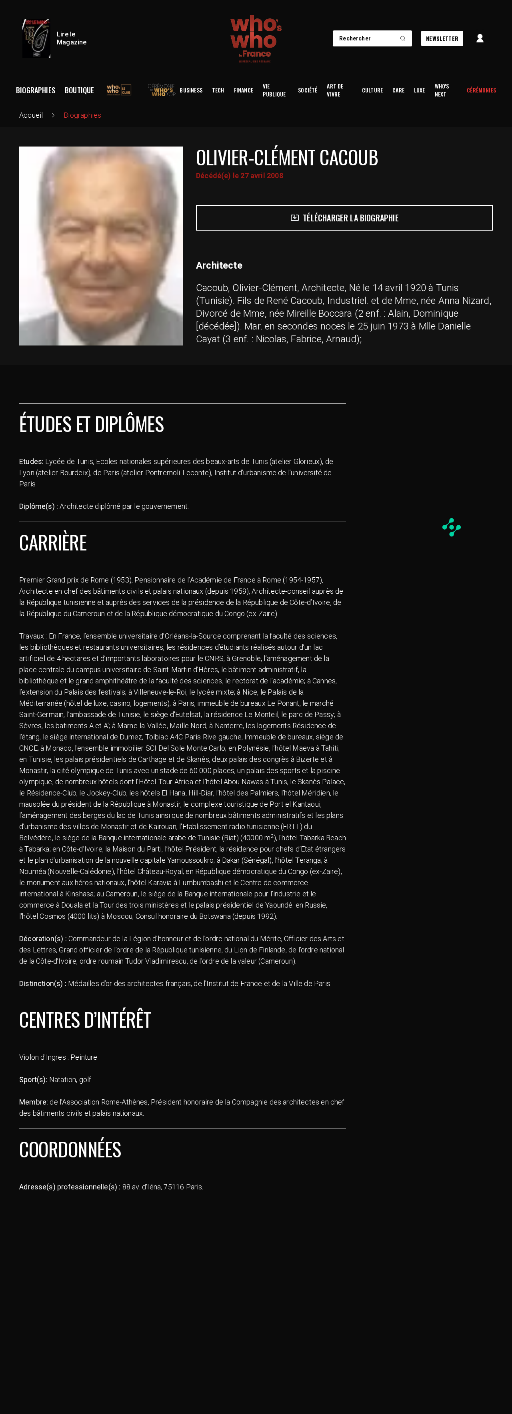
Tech (218, 90)
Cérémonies (481, 90)
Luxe (419, 90)
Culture (372, 90)
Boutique (79, 90)
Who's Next (442, 90)
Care (398, 90)
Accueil (31, 115)
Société (307, 90)
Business (191, 90)
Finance (243, 90)
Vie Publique (274, 90)
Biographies (35, 90)
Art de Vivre (335, 90)
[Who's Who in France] (256, 38)
